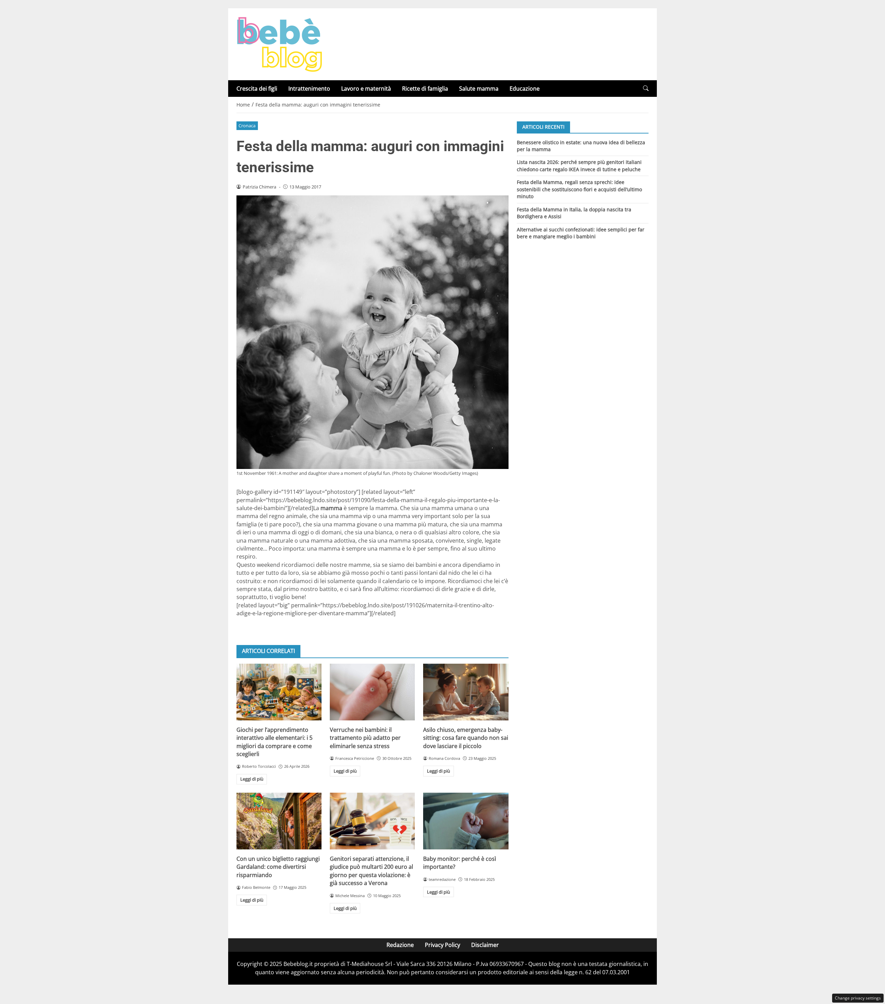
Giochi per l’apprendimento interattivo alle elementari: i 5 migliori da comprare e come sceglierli (274, 742)
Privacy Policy (442, 945)
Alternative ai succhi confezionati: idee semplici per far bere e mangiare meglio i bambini (580, 233)
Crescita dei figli (256, 88)
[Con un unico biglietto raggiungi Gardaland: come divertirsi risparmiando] (279, 821)
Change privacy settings (858, 998)
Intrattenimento (309, 88)
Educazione (525, 88)
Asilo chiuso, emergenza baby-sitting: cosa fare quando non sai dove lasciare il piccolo (465, 738)
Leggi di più (251, 779)
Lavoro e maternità (366, 88)
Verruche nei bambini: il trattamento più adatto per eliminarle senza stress (365, 738)
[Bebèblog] (279, 43)
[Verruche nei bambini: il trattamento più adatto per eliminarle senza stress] (372, 692)
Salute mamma (479, 88)
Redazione (400, 945)
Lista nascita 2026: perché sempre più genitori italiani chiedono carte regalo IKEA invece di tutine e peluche (579, 165)
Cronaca (247, 125)
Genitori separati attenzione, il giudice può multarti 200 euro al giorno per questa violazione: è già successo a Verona (371, 871)
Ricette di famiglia (425, 88)
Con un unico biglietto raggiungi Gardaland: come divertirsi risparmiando (278, 867)
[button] (646, 88)
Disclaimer (485, 945)
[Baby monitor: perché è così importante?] (465, 821)
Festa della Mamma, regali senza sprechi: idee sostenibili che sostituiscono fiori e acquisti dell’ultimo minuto (579, 189)
